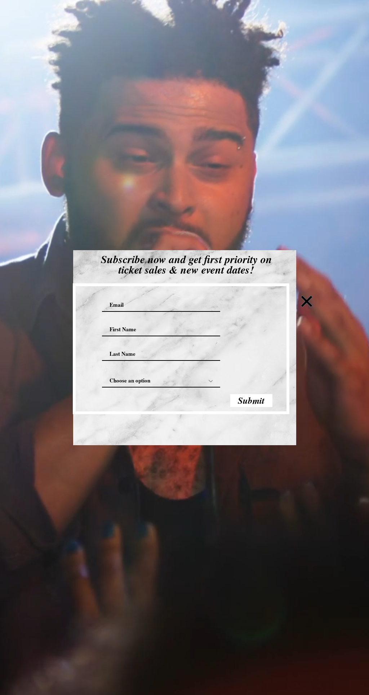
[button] (306, 301)
